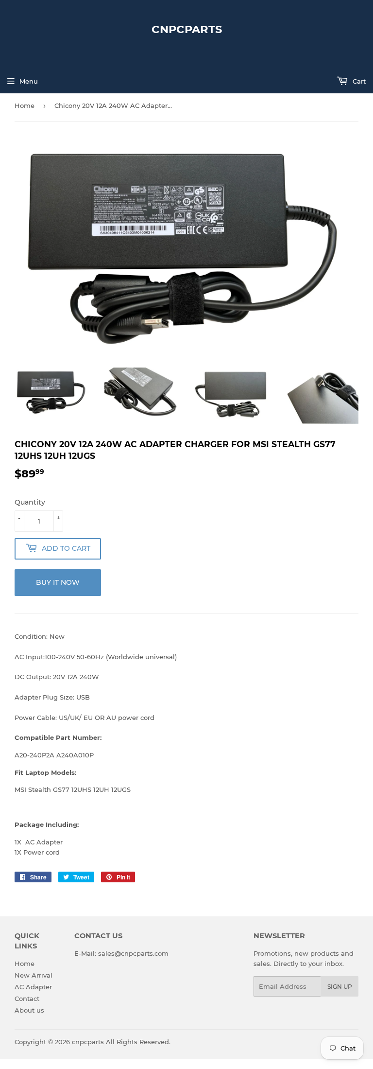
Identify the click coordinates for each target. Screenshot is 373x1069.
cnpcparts (187, 29)
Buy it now (58, 582)
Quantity (30, 502)
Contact (27, 998)
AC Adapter (33, 987)
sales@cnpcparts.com (133, 953)
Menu (28, 81)
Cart (358, 81)
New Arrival (33, 975)
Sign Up (339, 986)
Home (24, 105)
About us (29, 1010)
